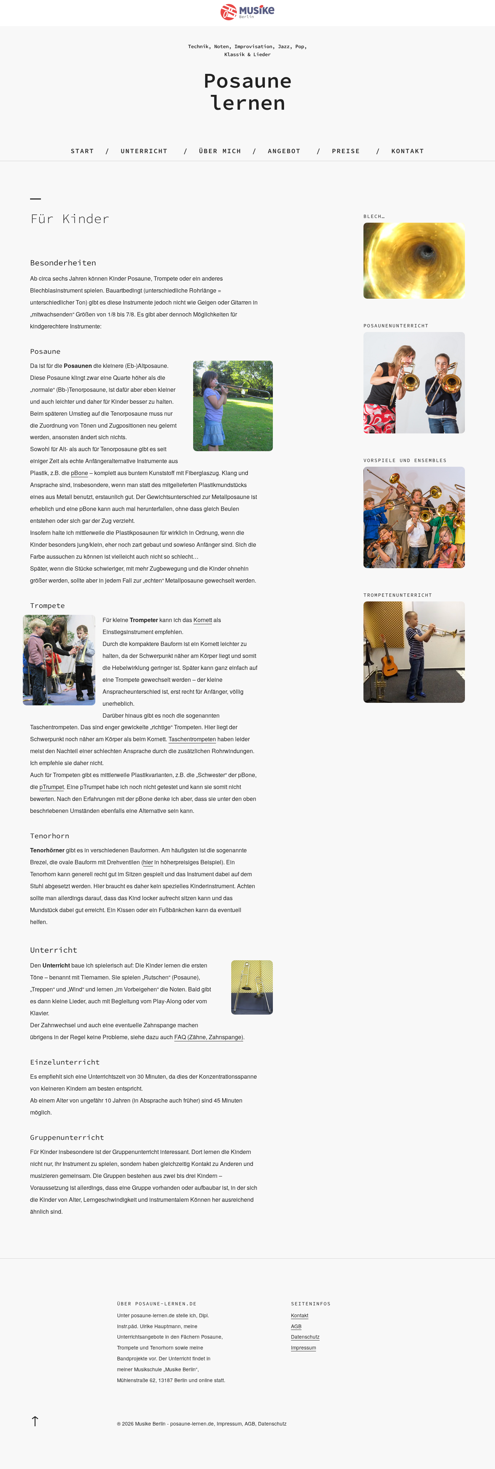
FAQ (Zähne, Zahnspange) (208, 1037)
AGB (296, 1326)
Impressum (303, 1347)
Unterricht (144, 151)
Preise (346, 151)
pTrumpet (51, 786)
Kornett (203, 620)
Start (82, 151)
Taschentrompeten (192, 739)
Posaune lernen (247, 91)
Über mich (220, 151)
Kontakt (407, 151)
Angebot (284, 151)
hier (148, 862)
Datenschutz (305, 1336)
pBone (79, 473)
